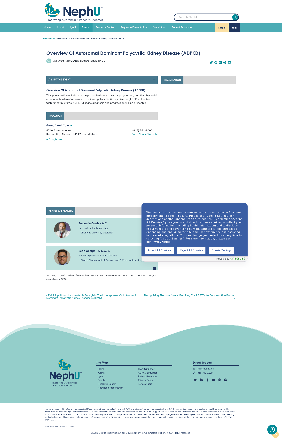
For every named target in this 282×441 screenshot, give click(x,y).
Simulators (159, 27)
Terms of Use (145, 384)
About (60, 27)
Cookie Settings (221, 250)
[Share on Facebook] (215, 62)
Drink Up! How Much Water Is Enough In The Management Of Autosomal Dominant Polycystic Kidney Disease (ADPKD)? (91, 296)
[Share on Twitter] (211, 62)
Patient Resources (182, 27)
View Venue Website (145, 134)
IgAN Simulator (146, 369)
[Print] (224, 62)
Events (85, 27)
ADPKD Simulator (147, 373)
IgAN (73, 27)
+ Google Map (54, 139)
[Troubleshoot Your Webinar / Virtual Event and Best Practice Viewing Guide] (272, 429)
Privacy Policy (145, 380)
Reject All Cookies (191, 250)
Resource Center (105, 27)
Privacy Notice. (161, 241)
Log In (222, 27)
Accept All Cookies (159, 250)
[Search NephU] (235, 17)
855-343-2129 (204, 373)
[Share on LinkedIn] (220, 62)
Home (47, 27)
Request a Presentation (133, 27)
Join (234, 27)
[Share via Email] (229, 62)
